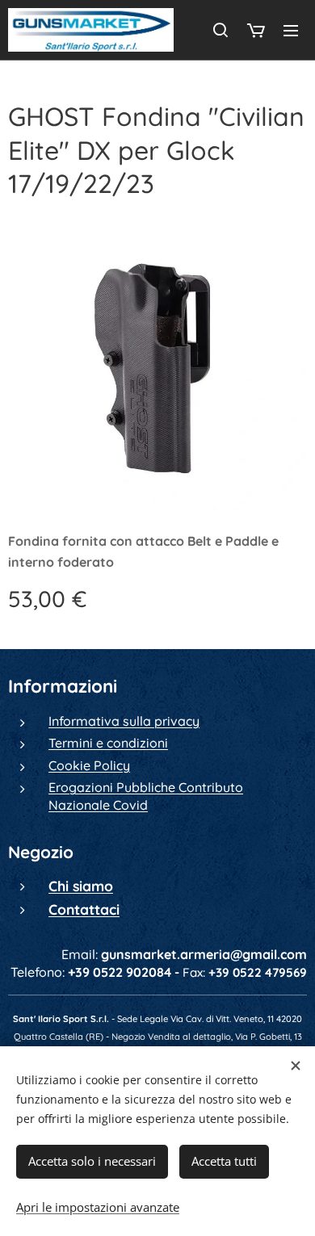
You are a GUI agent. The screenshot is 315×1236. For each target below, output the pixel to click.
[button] (220, 30)
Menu (291, 30)
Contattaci (84, 909)
